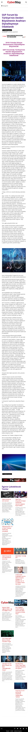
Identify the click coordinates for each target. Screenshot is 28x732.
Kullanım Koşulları (18, 731)
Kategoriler (5, 6)
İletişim (13, 8)
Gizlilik (11, 731)
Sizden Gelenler (5, 8)
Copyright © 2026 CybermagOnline (2, 728)
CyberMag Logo (21, 8)
